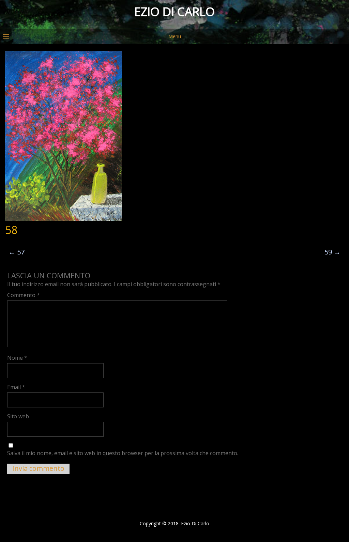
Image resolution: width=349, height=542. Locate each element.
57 (17, 252)
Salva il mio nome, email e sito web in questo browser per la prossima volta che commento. (122, 453)
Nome (17, 357)
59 (332, 252)
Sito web (18, 416)
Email (16, 387)
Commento (23, 295)
